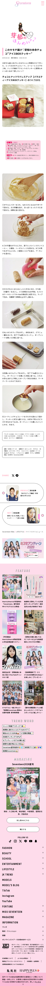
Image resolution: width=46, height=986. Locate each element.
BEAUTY (6, 853)
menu (42, 5)
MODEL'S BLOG (10, 885)
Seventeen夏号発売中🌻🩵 (13, 747)
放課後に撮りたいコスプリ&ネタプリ (16, 730)
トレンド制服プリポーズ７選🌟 (14, 726)
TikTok (6, 890)
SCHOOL (7, 858)
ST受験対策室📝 (27, 733)
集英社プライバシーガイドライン (12, 961)
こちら (38, 982)
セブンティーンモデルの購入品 (13, 740)
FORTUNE (7, 906)
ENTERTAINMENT (12, 864)
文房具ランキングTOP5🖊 (12, 737)
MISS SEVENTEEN (12, 912)
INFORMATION (10, 922)
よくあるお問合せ (23, 958)
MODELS (7, 880)
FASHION (7, 848)
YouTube (7, 901)
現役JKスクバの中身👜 (11, 733)
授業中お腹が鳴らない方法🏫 (13, 744)
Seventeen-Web (8, 532)
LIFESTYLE (20, 532)
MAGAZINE (8, 917)
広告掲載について (7, 958)
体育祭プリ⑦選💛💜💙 (33, 747)
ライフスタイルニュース (34, 532)
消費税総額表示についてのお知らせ (13, 964)
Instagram (8, 896)
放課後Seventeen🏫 (10, 751)
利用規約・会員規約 (33, 961)
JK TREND (7, 874)
